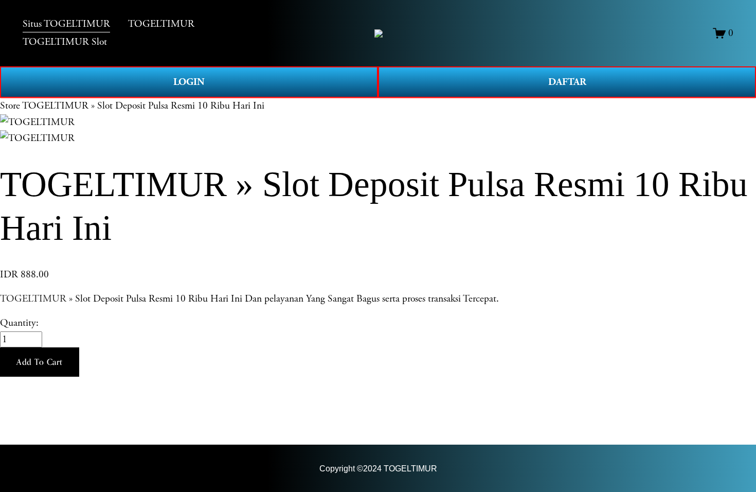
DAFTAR (567, 82)
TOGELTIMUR (33, 298)
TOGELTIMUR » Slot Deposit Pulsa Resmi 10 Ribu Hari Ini (143, 105)
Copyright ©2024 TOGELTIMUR (378, 468)
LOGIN (189, 82)
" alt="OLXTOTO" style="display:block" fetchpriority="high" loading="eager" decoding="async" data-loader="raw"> (378, 33)
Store (10, 105)
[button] (39, 362)
